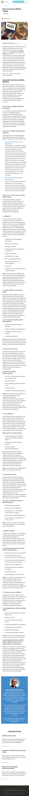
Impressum (22, 793)
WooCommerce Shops (20, 53)
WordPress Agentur (21, 790)
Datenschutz (16, 793)
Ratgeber (6, 793)
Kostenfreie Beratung (18, 1)
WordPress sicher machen (9, 735)
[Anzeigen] (17, 43)
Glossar (11, 793)
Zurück (5, 6)
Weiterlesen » (6, 746)
